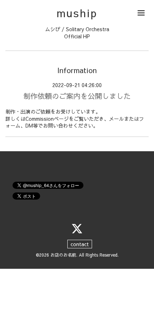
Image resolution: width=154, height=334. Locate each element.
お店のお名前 (63, 255)
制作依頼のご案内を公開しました (77, 96)
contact (80, 244)
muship (77, 12)
